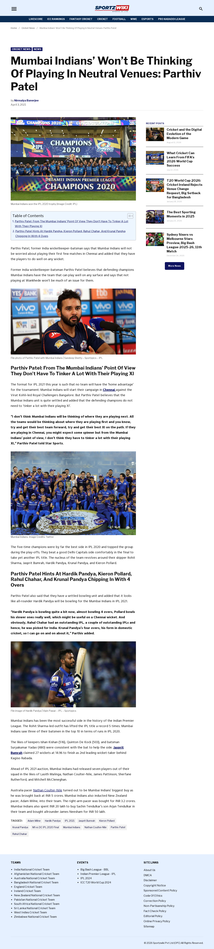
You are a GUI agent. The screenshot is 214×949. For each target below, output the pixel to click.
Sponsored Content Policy (160, 890)
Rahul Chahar (19, 834)
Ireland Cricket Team (27, 891)
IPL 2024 (86, 878)
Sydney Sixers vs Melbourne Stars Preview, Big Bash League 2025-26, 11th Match (184, 242)
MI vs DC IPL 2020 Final (45, 827)
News (37, 49)
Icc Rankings (56, 19)
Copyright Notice (155, 885)
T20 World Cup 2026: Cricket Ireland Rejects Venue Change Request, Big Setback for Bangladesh (184, 188)
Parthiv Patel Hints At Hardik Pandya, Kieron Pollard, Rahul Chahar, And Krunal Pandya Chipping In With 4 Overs (70, 234)
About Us (149, 870)
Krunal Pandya (20, 827)
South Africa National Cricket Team (36, 903)
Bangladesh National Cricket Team (36, 882)
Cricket (102, 19)
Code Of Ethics (153, 895)
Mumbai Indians (71, 827)
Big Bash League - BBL (94, 869)
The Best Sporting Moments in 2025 (181, 214)
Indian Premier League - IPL (98, 874)
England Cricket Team (28, 886)
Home (14, 28)
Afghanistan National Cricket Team (36, 874)
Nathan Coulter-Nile (47, 790)
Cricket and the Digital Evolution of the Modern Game (184, 134)
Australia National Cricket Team (34, 878)
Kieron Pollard (107, 820)
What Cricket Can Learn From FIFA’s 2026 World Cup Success (180, 159)
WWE (133, 19)
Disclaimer (150, 880)
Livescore (36, 19)
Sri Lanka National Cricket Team (34, 908)
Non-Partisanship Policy (159, 905)
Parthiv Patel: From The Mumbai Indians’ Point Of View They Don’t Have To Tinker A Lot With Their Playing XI (71, 224)
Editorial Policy (153, 916)
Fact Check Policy (155, 911)
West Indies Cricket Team (30, 912)
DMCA (148, 875)
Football (119, 19)
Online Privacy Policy (157, 921)
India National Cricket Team (31, 869)
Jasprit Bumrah (87, 820)
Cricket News (28, 28)
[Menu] (14, 9)
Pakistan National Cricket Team (34, 899)
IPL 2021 (69, 820)
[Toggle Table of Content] (128, 216)
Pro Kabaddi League (171, 19)
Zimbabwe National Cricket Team (35, 916)
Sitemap (149, 926)
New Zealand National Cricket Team (37, 895)
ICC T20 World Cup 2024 (95, 882)
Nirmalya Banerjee (26, 100)
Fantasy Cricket (81, 19)
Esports (147, 19)
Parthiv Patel (118, 827)
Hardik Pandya (53, 820)
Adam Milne (34, 820)
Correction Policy (155, 900)
